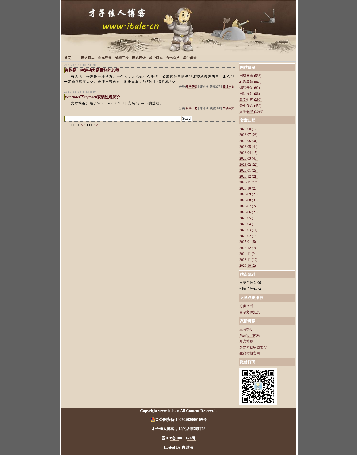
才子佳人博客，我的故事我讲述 (178, 428)
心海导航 (105, 58)
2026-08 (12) (248, 129)
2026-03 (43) (248, 158)
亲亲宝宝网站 (249, 335)
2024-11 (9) (247, 254)
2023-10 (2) (247, 265)
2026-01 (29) (248, 170)
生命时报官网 (249, 353)
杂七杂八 (173, 58)
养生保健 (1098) (251, 111)
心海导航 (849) (250, 82)
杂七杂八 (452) (250, 106)
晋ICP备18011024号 (179, 438)
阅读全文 (228, 86)
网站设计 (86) (249, 94)
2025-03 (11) (248, 230)
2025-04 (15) (248, 224)
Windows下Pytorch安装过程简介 (92, 97)
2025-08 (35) (248, 200)
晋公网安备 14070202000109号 (181, 419)
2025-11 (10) (248, 182)
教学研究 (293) (250, 99)
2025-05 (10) (248, 218)
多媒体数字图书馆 (253, 347)
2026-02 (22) (248, 164)
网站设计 (139, 58)
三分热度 (246, 329)
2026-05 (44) (248, 147)
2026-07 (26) (248, 135)
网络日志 (88, 58)
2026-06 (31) (248, 141)
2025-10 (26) (248, 188)
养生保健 (190, 58)
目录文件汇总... (251, 312)
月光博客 (246, 341)
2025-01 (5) (247, 242)
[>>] (96, 125)
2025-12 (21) (248, 176)
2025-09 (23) (248, 194)
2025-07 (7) (247, 206)
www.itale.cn (168, 410)
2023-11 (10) (248, 260)
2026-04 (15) (248, 153)
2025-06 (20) (248, 212)
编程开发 (122, 58)
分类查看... (247, 306)
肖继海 (187, 447)
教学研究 (156, 58)
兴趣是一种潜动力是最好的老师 (92, 70)
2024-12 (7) (247, 248)
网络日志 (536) (250, 76)
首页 (67, 58)
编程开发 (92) (249, 88)
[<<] (83, 125)
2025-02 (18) (248, 236)
